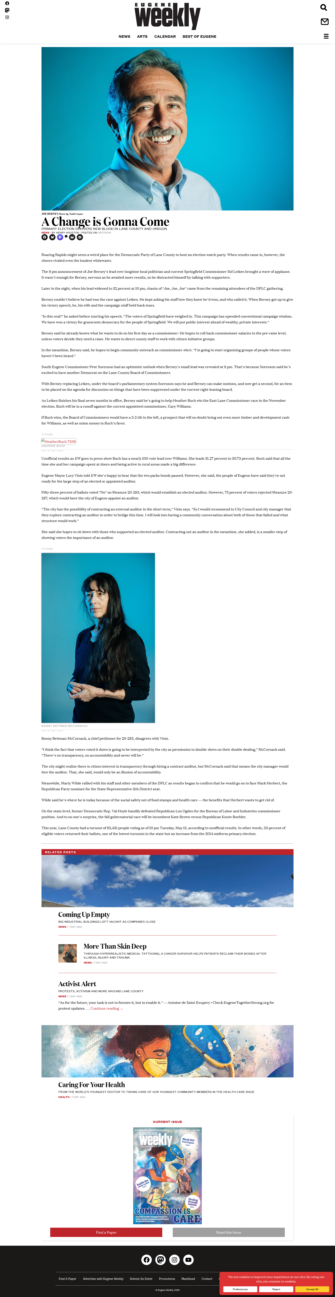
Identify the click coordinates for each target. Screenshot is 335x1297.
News (45, 232)
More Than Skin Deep (115, 946)
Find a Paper (106, 1232)
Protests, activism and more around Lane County (100, 991)
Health (64, 1097)
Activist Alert (77, 983)
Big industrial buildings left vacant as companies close (107, 921)
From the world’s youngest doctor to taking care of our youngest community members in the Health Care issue (156, 1092)
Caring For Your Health (91, 1084)
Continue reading (107, 1008)
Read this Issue (228, 1232)
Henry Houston (67, 232)
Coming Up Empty (84, 914)
